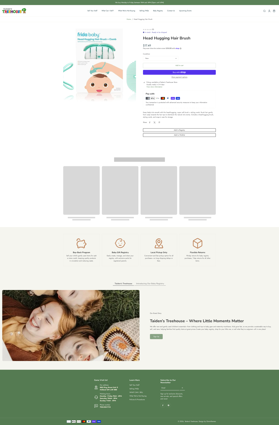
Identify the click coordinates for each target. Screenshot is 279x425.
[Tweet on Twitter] (154, 122)
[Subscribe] (182, 388)
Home (129, 19)
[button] (179, 65)
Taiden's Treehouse (191, 421)
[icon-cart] (274, 11)
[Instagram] (168, 405)
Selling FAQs (134, 389)
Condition (146, 54)
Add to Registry (179, 130)
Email (163, 388)
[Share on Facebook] (149, 122)
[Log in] (269, 10)
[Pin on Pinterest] (159, 122)
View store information (154, 87)
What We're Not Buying (137, 396)
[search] (264, 11)
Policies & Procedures (137, 399)
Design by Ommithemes (207, 421)
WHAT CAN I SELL (136, 392)
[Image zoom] (99, 65)
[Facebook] (162, 405)
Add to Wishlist (179, 135)
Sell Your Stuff (134, 385)
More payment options (179, 77)
